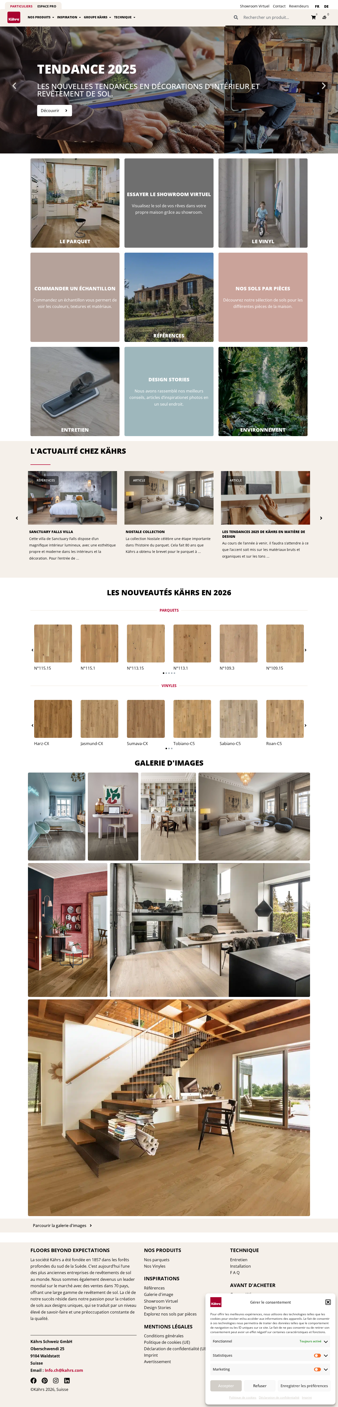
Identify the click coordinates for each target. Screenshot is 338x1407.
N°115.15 (42, 668)
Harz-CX (41, 743)
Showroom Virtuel (254, 6)
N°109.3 (227, 668)
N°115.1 (88, 668)
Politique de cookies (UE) (167, 1342)
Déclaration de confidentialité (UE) (176, 1348)
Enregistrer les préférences (304, 1385)
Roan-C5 (274, 743)
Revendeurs (299, 6)
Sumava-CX (137, 743)
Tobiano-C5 (184, 743)
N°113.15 (135, 668)
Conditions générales (164, 1336)
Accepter (226, 1385)
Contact (279, 6)
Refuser (259, 1385)
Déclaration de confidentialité (279, 1397)
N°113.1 (180, 668)
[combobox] (269, 17)
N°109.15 (274, 668)
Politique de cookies (242, 1397)
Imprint (307, 1397)
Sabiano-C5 (230, 743)
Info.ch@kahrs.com (64, 1370)
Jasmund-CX (92, 743)
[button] (328, 1302)
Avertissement (157, 1361)
